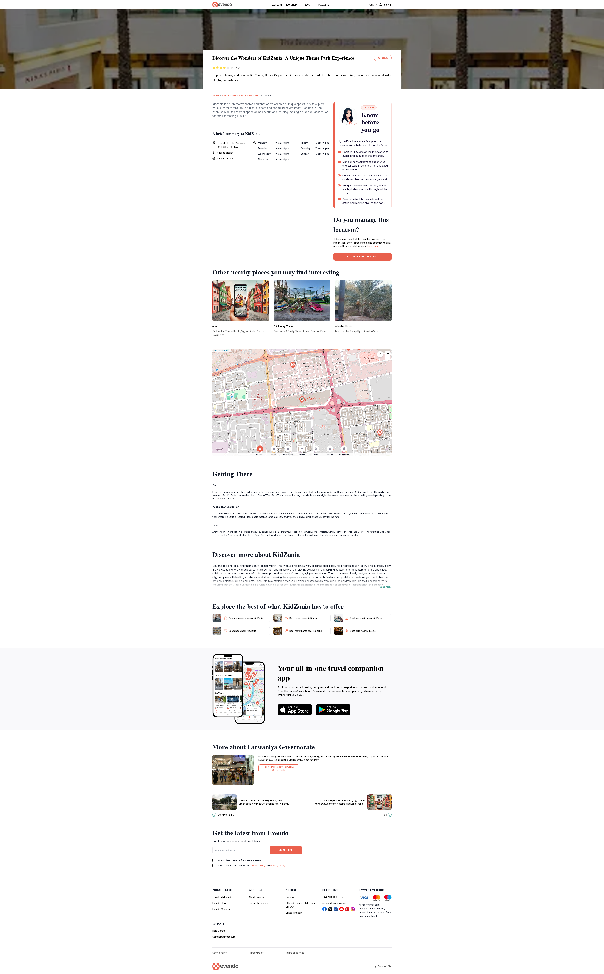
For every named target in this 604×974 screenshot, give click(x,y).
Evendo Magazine (221, 909)
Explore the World (284, 5)
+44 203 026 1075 (332, 897)
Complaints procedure (223, 936)
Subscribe (286, 850)
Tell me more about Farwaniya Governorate (278, 768)
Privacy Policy (277, 865)
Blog (307, 5)
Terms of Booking (295, 952)
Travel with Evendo (222, 897)
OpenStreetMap (222, 350)
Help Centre (218, 930)
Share (385, 57)
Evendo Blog (219, 903)
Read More (386, 586)
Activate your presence (362, 256)
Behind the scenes (258, 903)
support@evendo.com (334, 903)
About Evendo (256, 897)
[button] (302, 399)
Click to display (225, 152)
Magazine (323, 5)
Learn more (373, 246)
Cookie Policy (258, 865)
